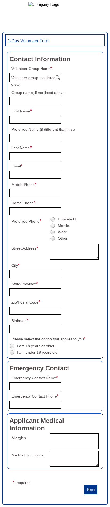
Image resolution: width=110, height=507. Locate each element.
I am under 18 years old (37, 352)
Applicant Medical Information (36, 424)
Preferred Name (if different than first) (43, 129)
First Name (20, 111)
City (14, 265)
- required (22, 482)
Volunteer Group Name (30, 69)
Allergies (18, 438)
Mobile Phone (23, 184)
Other (63, 238)
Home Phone (22, 203)
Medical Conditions (27, 455)
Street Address (23, 248)
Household (67, 219)
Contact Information (39, 59)
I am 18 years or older (35, 346)
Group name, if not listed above (38, 93)
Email (16, 166)
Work (62, 232)
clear (15, 84)
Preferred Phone (25, 221)
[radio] (52, 219)
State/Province (23, 284)
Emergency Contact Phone (34, 396)
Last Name (20, 148)
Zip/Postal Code (24, 302)
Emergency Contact (39, 368)
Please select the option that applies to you (47, 339)
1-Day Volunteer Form (28, 41)
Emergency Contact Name (33, 378)
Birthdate (19, 320)
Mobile (63, 225)
